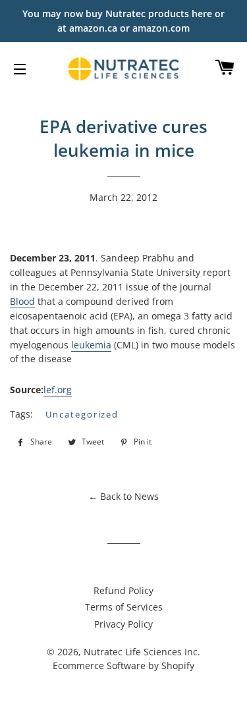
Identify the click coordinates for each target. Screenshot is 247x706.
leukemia (91, 345)
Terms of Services (124, 607)
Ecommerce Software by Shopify (123, 665)
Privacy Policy (123, 624)
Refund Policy (123, 590)
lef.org (57, 389)
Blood (22, 301)
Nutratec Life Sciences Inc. (142, 651)
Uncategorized (82, 414)
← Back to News (123, 496)
